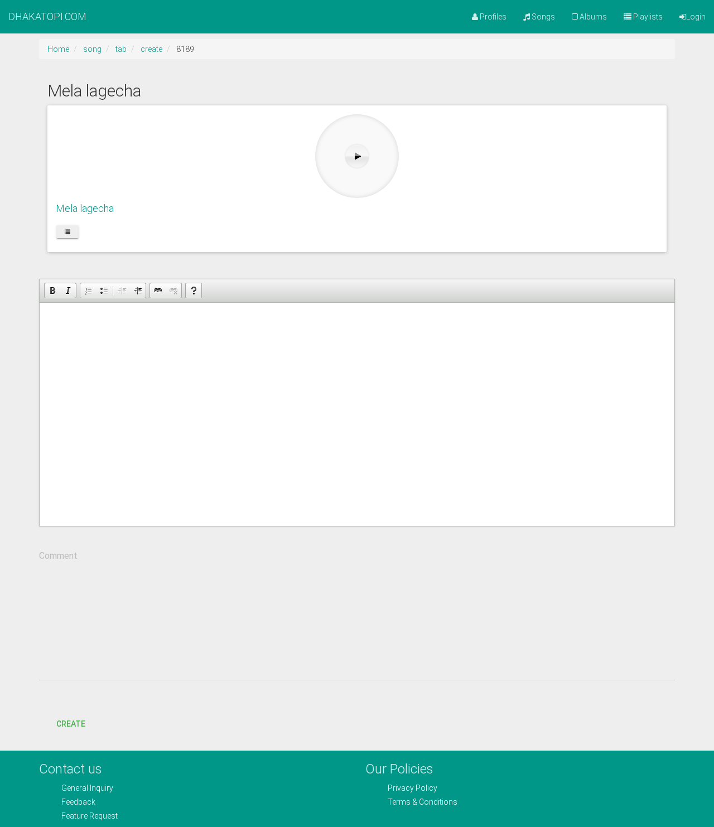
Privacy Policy (412, 788)
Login (696, 16)
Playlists (647, 16)
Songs (542, 16)
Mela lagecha (85, 208)
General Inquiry (87, 788)
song (92, 49)
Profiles (492, 16)
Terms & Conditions (422, 801)
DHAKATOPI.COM (47, 16)
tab (121, 49)
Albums (592, 16)
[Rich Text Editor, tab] (357, 414)
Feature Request (89, 815)
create (151, 49)
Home (58, 49)
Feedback (78, 801)
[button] (52, 290)
